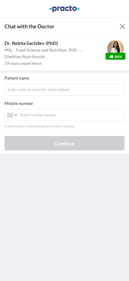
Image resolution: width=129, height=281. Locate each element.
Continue (64, 143)
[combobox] (12, 115)
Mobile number (18, 103)
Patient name (16, 78)
